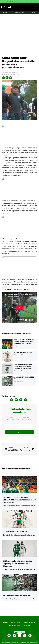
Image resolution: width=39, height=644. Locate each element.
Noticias (5, 12)
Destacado (6, 57)
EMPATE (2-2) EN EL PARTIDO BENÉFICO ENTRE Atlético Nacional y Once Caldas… (24, 341)
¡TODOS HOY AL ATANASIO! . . (24, 352)
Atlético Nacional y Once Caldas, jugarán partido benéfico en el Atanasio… (23, 366)
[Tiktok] (30, 635)
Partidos (33, 12)
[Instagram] (24, 635)
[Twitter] (14, 635)
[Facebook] (9, 635)
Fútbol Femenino (29, 622)
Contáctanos (27, 625)
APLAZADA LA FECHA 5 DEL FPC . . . (18, 595)
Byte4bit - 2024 (34, 642)
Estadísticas (19, 12)
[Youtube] (19, 635)
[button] (35, 7)
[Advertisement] (19, 34)
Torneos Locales (16, 622)
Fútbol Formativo (14, 625)
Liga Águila (15, 57)
